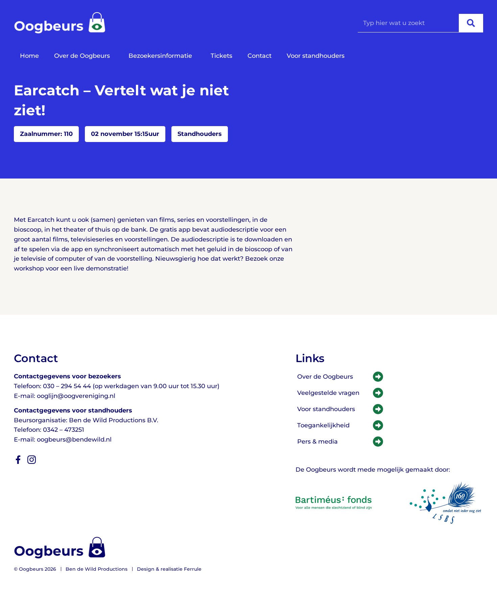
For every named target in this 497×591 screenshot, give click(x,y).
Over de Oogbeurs (82, 56)
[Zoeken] (471, 23)
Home (29, 56)
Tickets (221, 56)
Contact (259, 56)
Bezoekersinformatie (160, 56)
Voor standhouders (316, 56)
